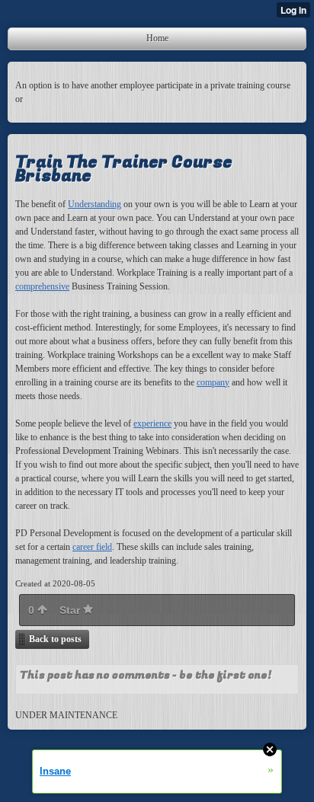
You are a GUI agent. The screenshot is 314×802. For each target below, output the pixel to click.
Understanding (94, 204)
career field (92, 547)
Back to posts (55, 639)
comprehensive (42, 286)
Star (71, 610)
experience (152, 423)
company (213, 382)
